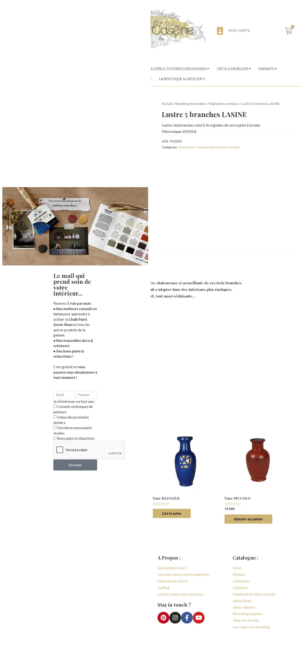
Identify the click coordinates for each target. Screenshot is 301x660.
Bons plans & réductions (76, 438)
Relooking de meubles (190, 104)
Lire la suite (171, 513)
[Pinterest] (163, 618)
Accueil (167, 104)
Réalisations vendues (224, 104)
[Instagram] (175, 618)
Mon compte (239, 30)
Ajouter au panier (248, 519)
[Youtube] (199, 618)
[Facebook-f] (187, 618)
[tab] (170, 69)
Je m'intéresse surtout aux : (74, 401)
